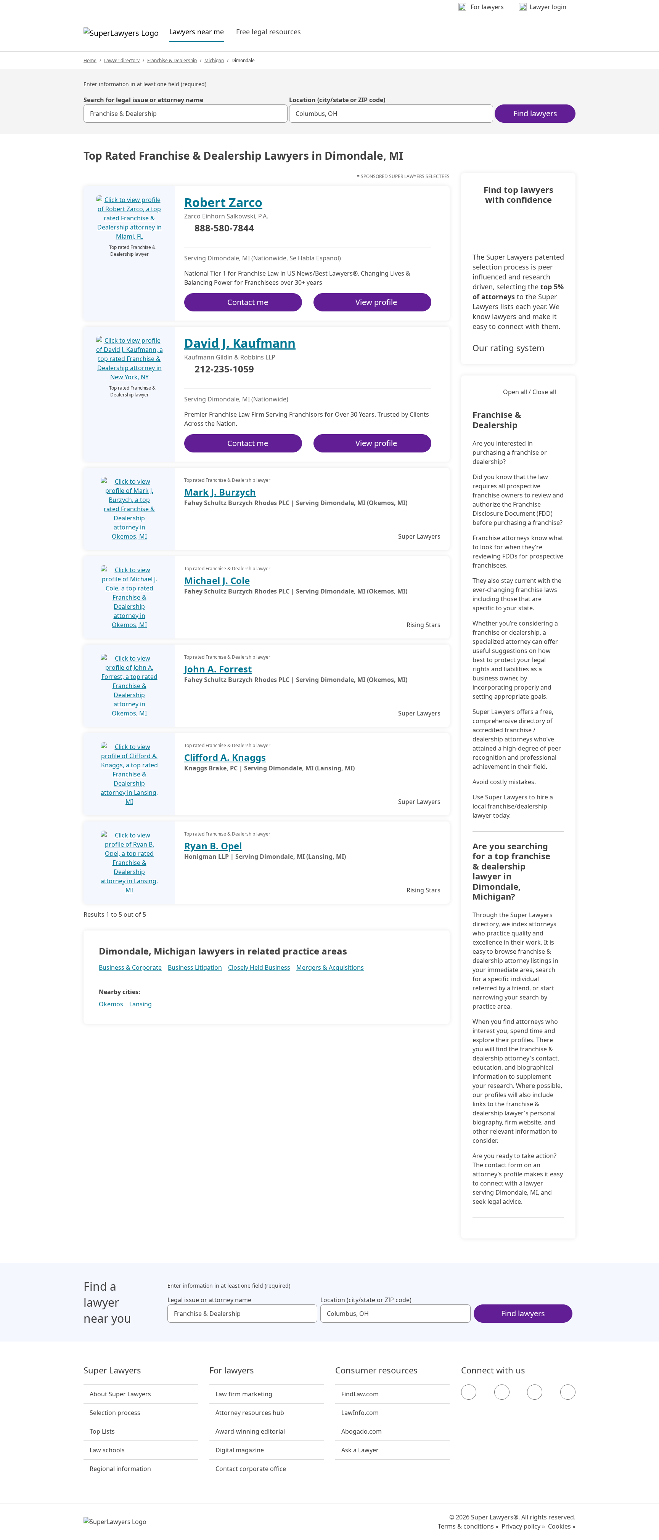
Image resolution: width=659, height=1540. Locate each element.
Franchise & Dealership (172, 60)
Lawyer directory (122, 60)
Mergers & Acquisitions (330, 967)
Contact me (247, 302)
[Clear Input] (278, 113)
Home (90, 60)
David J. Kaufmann (240, 343)
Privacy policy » (523, 1526)
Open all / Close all (529, 392)
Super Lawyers (112, 1370)
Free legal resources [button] (268, 31)
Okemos (111, 1004)
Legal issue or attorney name (209, 1300)
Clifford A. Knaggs (225, 757)
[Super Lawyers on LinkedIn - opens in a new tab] (567, 1392)
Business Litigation (195, 967)
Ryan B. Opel (213, 845)
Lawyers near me (196, 31)
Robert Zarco (223, 202)
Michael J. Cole (217, 580)
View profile (376, 302)
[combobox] (186, 113)
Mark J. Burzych (220, 492)
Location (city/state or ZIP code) (337, 100)
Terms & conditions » (468, 1526)
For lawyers (231, 1370)
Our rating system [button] (509, 348)
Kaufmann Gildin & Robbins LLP (229, 357)
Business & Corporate (130, 967)
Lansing (140, 1004)
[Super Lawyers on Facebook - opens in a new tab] (468, 1392)
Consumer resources (376, 1370)
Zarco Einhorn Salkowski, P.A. (226, 216)
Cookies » (561, 1526)
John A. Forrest (218, 669)
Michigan (214, 60)
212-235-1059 (224, 369)
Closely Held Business (259, 967)
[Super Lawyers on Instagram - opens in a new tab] (502, 1392)
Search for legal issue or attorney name (143, 100)
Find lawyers (535, 113)
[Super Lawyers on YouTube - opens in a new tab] (534, 1392)
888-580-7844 (224, 228)
